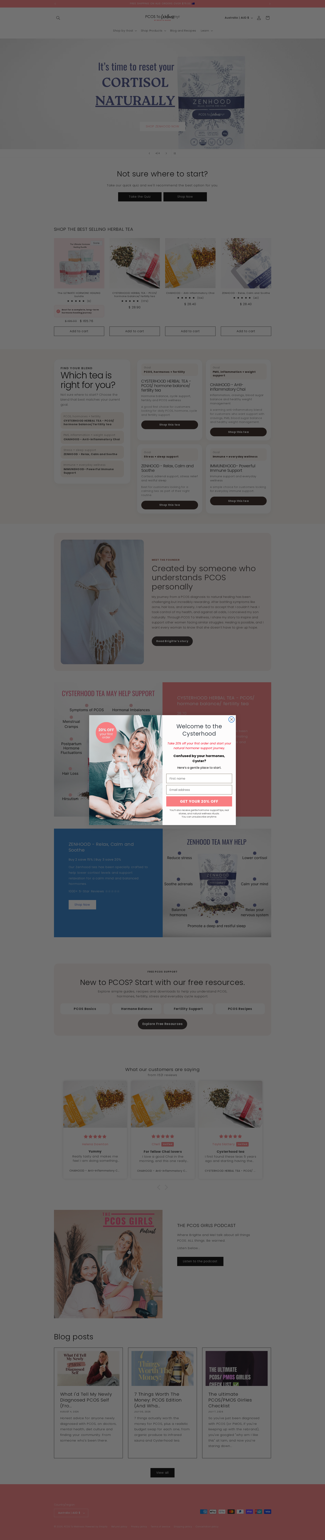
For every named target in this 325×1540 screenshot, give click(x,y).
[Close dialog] (231, 719)
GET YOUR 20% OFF (199, 801)
